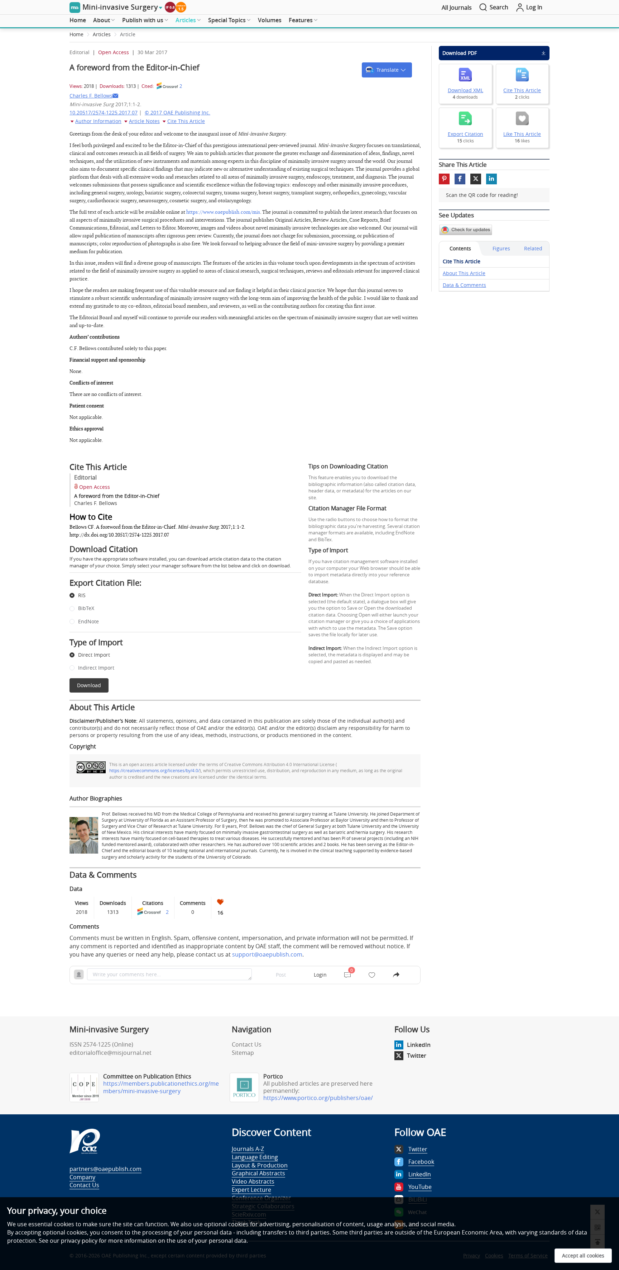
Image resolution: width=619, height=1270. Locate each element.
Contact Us (246, 1044)
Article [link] (127, 34)
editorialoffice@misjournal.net (110, 1053)
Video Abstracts (253, 1181)
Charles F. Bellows (90, 95)
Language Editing (255, 1157)
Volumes (270, 20)
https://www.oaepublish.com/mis (223, 212)
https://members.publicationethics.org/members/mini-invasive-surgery (161, 1087)
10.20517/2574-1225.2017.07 (103, 112)
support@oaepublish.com (267, 954)
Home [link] (76, 34)
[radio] (180, 596)
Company (82, 1177)
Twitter (416, 1055)
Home (77, 20)
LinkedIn (419, 1045)
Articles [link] (102, 34)
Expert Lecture (251, 1190)
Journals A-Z (248, 1149)
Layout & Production (260, 1165)
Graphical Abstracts (258, 1173)
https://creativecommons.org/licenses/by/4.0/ (154, 770)
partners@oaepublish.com (105, 1169)
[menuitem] (78, 20)
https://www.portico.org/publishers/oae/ (318, 1098)
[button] (387, 69)
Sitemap (243, 1053)
